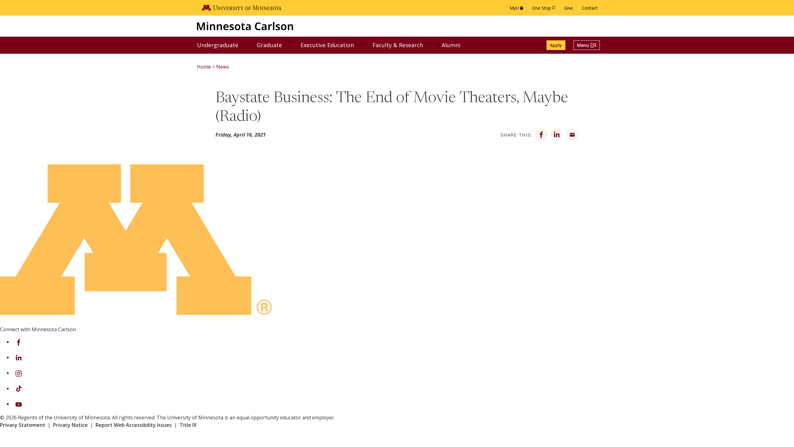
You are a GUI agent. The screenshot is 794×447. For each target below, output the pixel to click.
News (222, 66)
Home (204, 66)
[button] (587, 45)
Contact (590, 8)
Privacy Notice (70, 425)
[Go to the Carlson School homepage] (245, 26)
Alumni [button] (455, 45)
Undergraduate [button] (221, 45)
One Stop (544, 9)
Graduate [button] (273, 45)
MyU (517, 9)
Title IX (188, 425)
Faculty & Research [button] (401, 45)
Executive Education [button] (331, 45)
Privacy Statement (22, 425)
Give (568, 8)
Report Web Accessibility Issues (134, 425)
